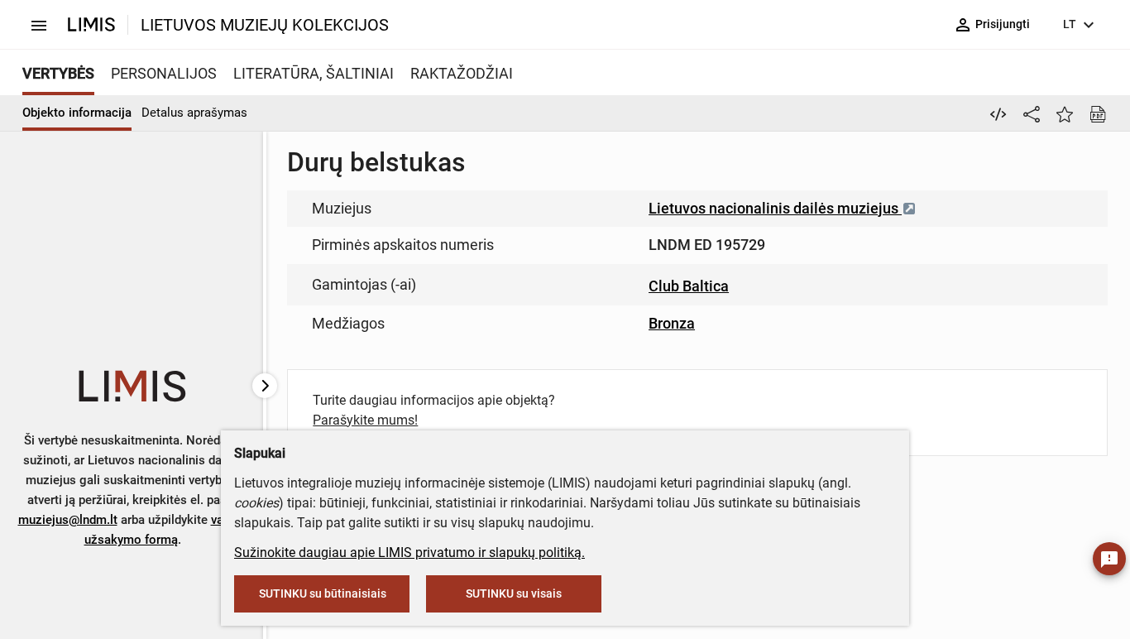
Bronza (672, 323)
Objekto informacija (77, 112)
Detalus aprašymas (194, 112)
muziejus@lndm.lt (67, 519)
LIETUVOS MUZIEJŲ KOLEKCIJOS (265, 25)
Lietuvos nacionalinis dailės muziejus (775, 208)
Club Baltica (689, 286)
